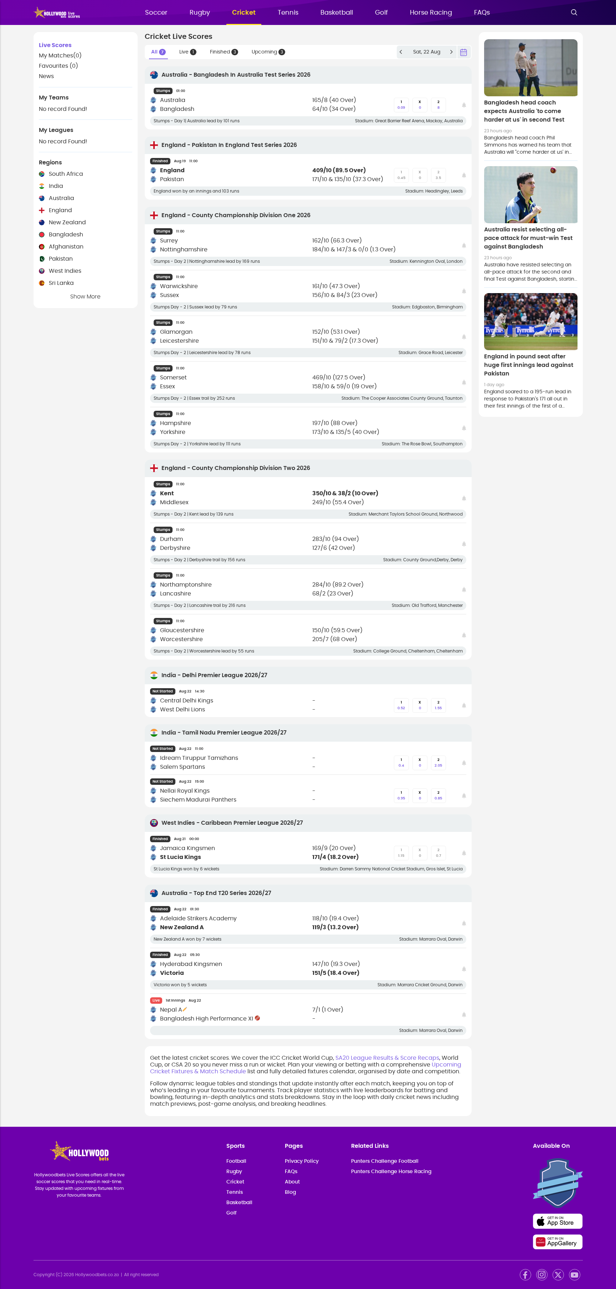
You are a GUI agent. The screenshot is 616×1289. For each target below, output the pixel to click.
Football (236, 1161)
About (292, 1182)
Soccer (156, 13)
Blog (290, 1192)
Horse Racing (431, 13)
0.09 (401, 104)
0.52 (401, 705)
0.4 (401, 762)
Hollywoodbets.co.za (97, 1275)
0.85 (438, 795)
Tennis (288, 13)
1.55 (438, 705)
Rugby (200, 13)
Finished (223, 52)
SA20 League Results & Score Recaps (387, 1058)
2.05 (438, 762)
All (157, 52)
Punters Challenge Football (385, 1161)
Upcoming (267, 52)
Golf (381, 13)
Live (186, 52)
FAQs (482, 13)
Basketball (336, 13)
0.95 (401, 795)
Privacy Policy (302, 1161)
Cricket (244, 13)
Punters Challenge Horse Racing (391, 1171)
